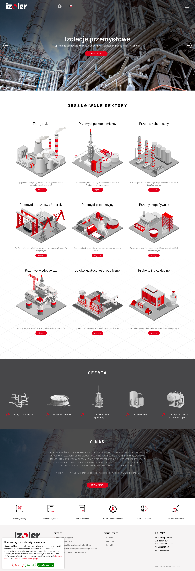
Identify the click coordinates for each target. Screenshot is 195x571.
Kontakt (96, 53)
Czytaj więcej (97, 485)
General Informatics (173, 566)
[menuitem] (64, 537)
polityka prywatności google (26, 558)
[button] (6, 45)
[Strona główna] (17, 6)
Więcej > (41, 190)
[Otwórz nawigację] (186, 6)
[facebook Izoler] (60, 6)
